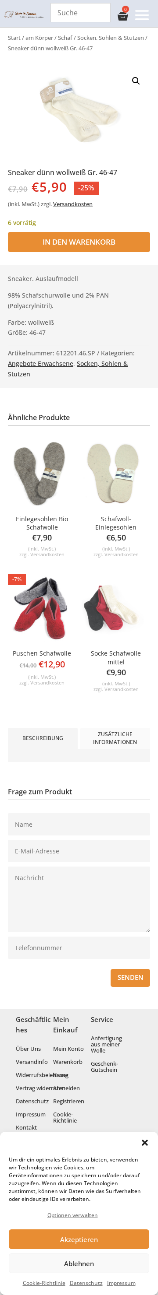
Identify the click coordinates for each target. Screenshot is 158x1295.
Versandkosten (73, 204)
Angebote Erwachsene (40, 363)
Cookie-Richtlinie (44, 1283)
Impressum (121, 1283)
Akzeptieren (79, 1239)
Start (14, 38)
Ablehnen (79, 1263)
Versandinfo (32, 1062)
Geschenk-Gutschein (104, 1067)
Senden (131, 977)
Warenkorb (68, 1062)
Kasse (60, 1075)
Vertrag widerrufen (40, 1088)
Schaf (65, 38)
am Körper (39, 38)
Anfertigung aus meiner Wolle (106, 1044)
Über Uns (28, 1049)
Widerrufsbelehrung (42, 1075)
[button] (144, 1142)
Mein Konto (68, 1049)
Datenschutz (86, 1283)
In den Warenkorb (79, 242)
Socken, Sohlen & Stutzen (110, 38)
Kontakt (26, 1127)
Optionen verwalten (72, 1215)
